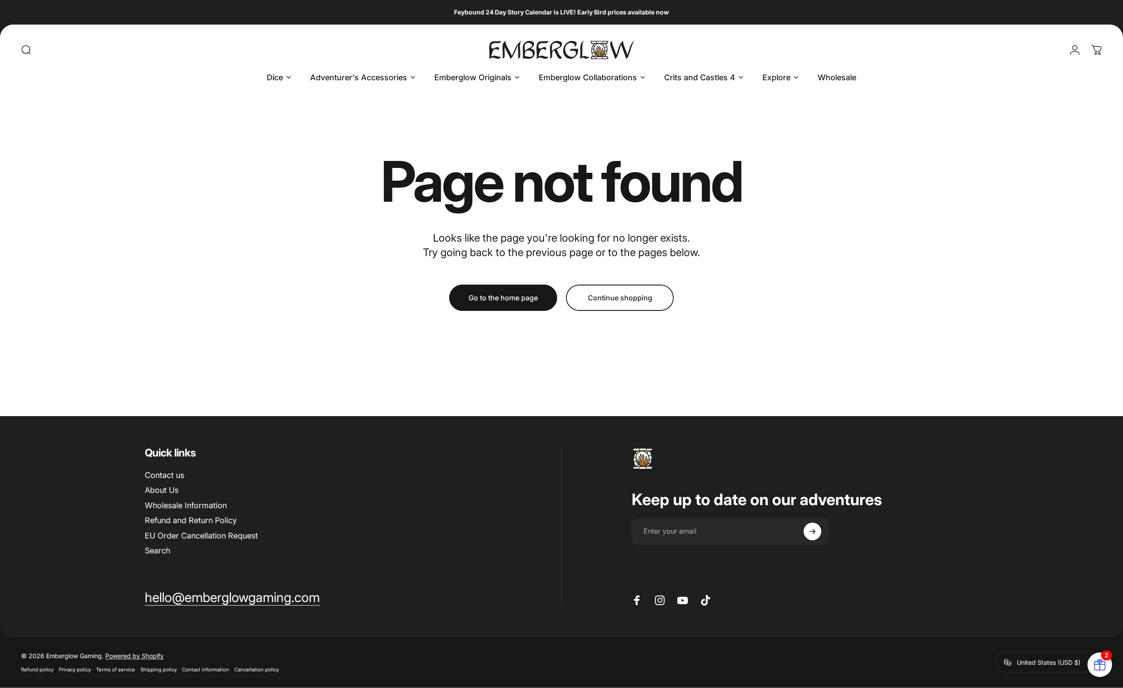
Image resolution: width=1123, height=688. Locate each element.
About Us (162, 490)
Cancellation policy (256, 670)
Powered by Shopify (134, 655)
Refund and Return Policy (191, 520)
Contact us (164, 475)
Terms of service (115, 670)
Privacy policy (75, 670)
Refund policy (37, 670)
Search (157, 550)
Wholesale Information (186, 505)
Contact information (205, 670)
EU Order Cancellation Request (201, 535)
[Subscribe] (812, 531)
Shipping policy (158, 670)
